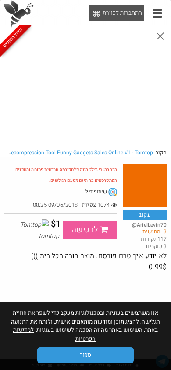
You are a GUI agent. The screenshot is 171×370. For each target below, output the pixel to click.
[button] (157, 13)
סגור (85, 354)
